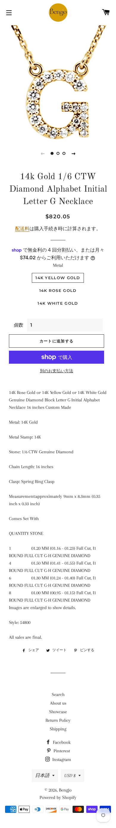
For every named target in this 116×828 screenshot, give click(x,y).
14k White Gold (57, 303)
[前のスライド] (42, 153)
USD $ (70, 775)
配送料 (22, 228)
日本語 (42, 775)
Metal (58, 265)
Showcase (58, 711)
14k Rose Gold (58, 290)
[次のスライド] (73, 153)
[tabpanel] (58, 81)
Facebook (61, 742)
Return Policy (58, 720)
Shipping (58, 729)
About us (58, 703)
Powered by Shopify (58, 797)
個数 (18, 325)
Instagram (61, 759)
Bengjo (65, 790)
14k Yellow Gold (57, 277)
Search (58, 694)
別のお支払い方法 (56, 371)
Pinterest (61, 751)
